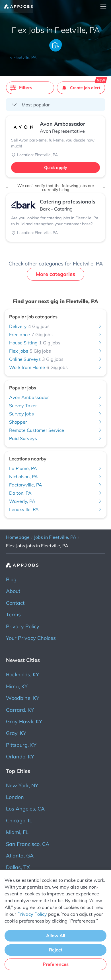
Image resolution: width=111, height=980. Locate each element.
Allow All (55, 935)
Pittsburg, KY (21, 745)
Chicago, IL (19, 820)
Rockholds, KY (22, 674)
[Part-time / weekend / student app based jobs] (16, 6)
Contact (15, 603)
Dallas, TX (18, 867)
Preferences (56, 964)
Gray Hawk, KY (24, 721)
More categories (55, 274)
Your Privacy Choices (31, 638)
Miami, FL (17, 832)
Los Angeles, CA (25, 808)
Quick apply (55, 167)
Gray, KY (16, 733)
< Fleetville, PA (23, 57)
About (13, 591)
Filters (25, 87)
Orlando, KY (20, 756)
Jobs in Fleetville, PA (55, 537)
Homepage (18, 537)
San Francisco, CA (27, 844)
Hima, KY (17, 686)
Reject (55, 950)
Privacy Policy (22, 626)
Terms (13, 614)
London (15, 797)
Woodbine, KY (22, 698)
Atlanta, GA (20, 855)
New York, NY (22, 785)
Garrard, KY (20, 710)
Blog (11, 579)
